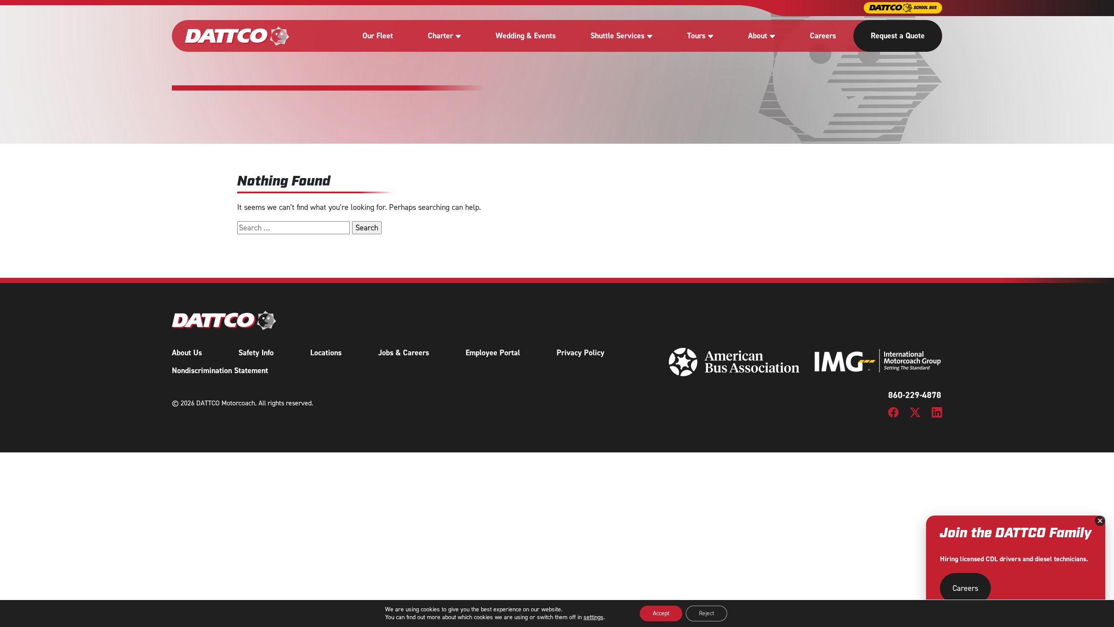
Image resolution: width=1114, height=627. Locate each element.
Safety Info (256, 352)
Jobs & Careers (403, 352)
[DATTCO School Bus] (903, 7)
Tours (696, 35)
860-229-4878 (914, 395)
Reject (706, 613)
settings (594, 617)
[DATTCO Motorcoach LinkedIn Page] (937, 411)
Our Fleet (377, 35)
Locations (326, 352)
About (757, 35)
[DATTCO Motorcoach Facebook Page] (893, 411)
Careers (823, 35)
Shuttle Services (617, 35)
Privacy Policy (580, 352)
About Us (187, 352)
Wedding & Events (526, 35)
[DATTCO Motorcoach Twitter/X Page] (915, 411)
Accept (661, 613)
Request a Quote (898, 35)
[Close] (1100, 521)
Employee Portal (493, 352)
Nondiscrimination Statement (220, 370)
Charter (440, 35)
